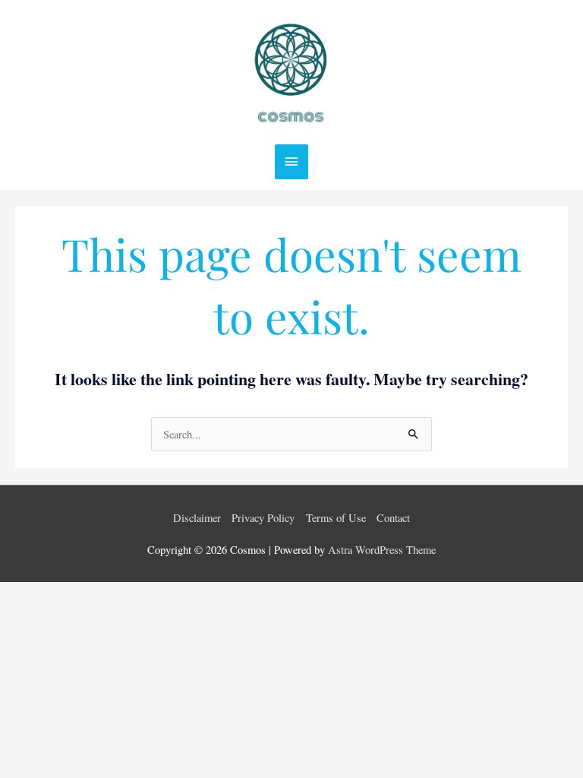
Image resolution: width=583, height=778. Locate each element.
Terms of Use (336, 518)
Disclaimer (197, 518)
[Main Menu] (291, 161)
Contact (393, 518)
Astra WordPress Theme (382, 549)
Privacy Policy (263, 518)
